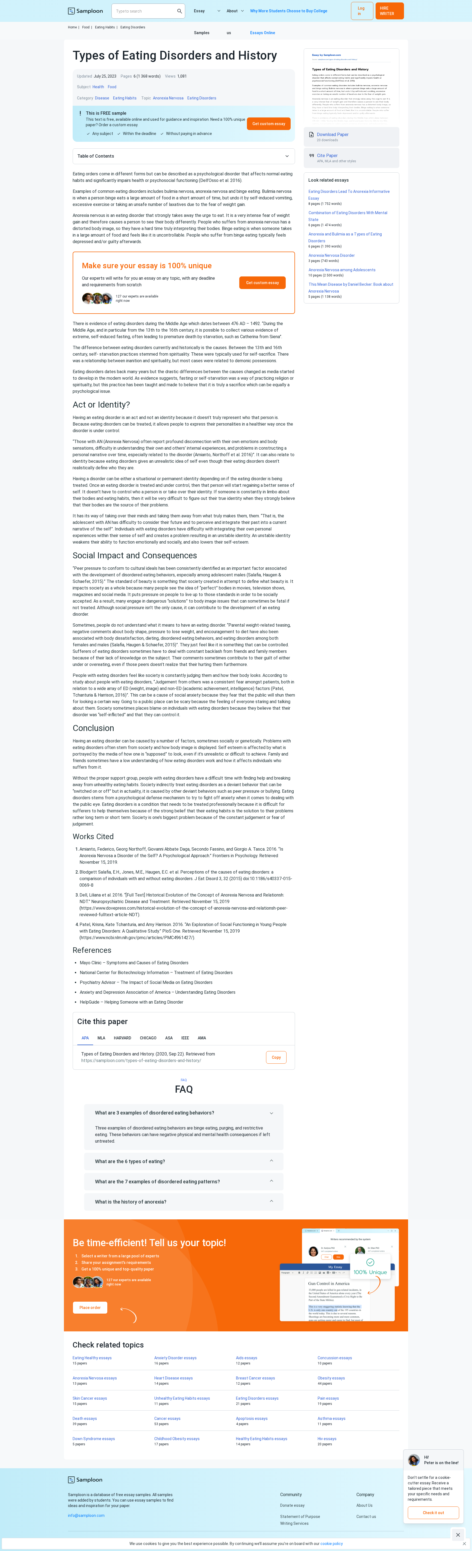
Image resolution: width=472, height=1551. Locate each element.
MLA (101, 1038)
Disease (102, 98)
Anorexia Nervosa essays (95, 1378)
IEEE (185, 1038)
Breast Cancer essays (255, 1378)
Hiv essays (327, 1439)
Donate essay (292, 1505)
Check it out (433, 1513)
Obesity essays (331, 1378)
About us (232, 15)
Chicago (148, 1038)
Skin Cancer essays (90, 1398)
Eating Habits (106, 27)
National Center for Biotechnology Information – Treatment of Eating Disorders (156, 972)
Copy (276, 1057)
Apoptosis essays (252, 1418)
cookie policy (331, 1543)
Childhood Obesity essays (177, 1439)
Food (87, 27)
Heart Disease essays (173, 1378)
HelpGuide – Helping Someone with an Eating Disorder (131, 1002)
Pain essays (328, 1398)
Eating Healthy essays (92, 1358)
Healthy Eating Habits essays (261, 1439)
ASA (169, 1038)
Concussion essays (335, 1358)
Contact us (366, 1516)
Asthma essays (332, 1418)
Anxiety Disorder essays (175, 1358)
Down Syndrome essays (94, 1439)
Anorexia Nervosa (168, 98)
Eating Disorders (132, 27)
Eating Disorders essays (257, 1398)
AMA (202, 1038)
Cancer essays (167, 1418)
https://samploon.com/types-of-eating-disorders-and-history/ (141, 1060)
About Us (364, 1505)
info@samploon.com (86, 1515)
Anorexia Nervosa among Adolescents (342, 270)
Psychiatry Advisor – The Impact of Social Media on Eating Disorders (146, 982)
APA (85, 1038)
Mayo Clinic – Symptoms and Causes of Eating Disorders (134, 962)
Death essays (85, 1418)
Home (73, 27)
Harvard (122, 1038)
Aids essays (246, 1358)
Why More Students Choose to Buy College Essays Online (288, 15)
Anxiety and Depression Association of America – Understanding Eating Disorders (157, 992)
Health (98, 87)
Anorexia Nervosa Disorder (332, 255)
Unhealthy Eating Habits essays (182, 1398)
